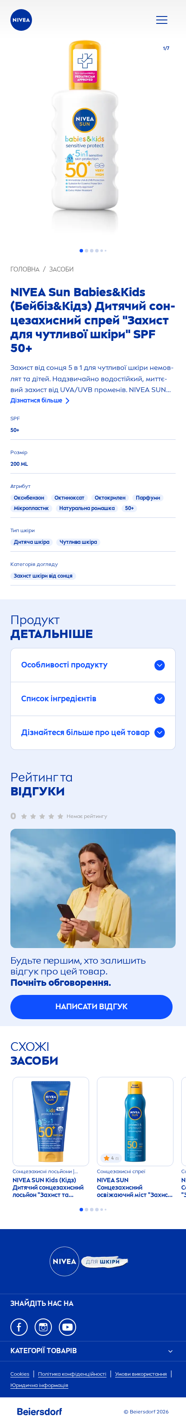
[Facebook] (19, 1327)
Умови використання (141, 1374)
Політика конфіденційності (72, 1374)
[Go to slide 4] (97, 250)
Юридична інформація (39, 1385)
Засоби (61, 269)
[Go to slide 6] (105, 251)
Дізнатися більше (36, 400)
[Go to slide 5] (101, 250)
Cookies (19, 1374)
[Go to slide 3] (91, 250)
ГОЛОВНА (24, 269)
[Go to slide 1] (81, 250)
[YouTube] (67, 1327)
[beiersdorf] (39, 1412)
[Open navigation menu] (162, 20)
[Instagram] (43, 1327)
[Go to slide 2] (86, 250)
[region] (93, 140)
